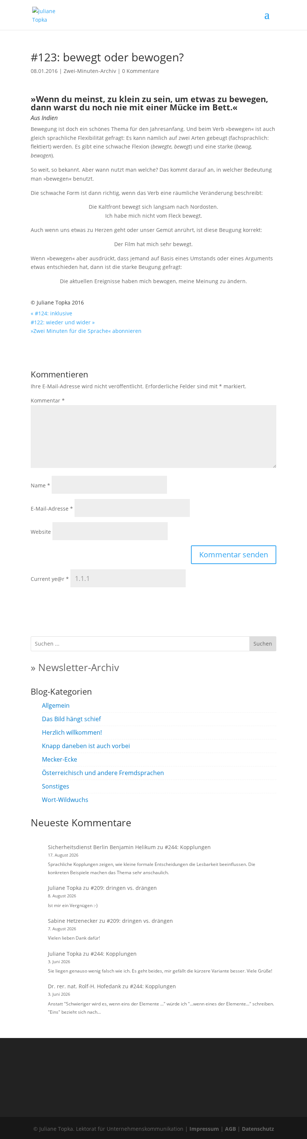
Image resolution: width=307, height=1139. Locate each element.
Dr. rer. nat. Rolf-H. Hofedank (84, 986)
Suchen (262, 643)
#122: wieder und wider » (63, 322)
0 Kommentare (140, 70)
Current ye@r (50, 578)
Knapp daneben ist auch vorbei (86, 746)
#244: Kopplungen (188, 847)
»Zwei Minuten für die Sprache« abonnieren (86, 330)
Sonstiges (55, 786)
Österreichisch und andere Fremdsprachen (103, 773)
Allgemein (56, 705)
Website (41, 531)
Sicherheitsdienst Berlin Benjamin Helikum (102, 847)
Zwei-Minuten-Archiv (90, 70)
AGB (230, 1128)
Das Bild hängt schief (71, 719)
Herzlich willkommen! (72, 732)
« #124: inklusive (51, 313)
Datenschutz (258, 1128)
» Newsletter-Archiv (75, 667)
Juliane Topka (65, 887)
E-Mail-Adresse (52, 508)
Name (40, 485)
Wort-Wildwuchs (65, 800)
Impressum (204, 1128)
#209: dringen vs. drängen (124, 887)
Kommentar (48, 400)
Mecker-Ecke (59, 759)
